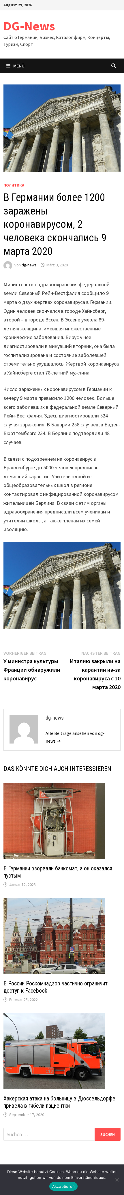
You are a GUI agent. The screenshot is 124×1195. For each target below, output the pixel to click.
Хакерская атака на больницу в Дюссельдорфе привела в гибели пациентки (59, 1102)
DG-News (29, 26)
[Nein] (117, 1180)
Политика (13, 185)
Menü (19, 66)
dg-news (29, 265)
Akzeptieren (63, 1186)
